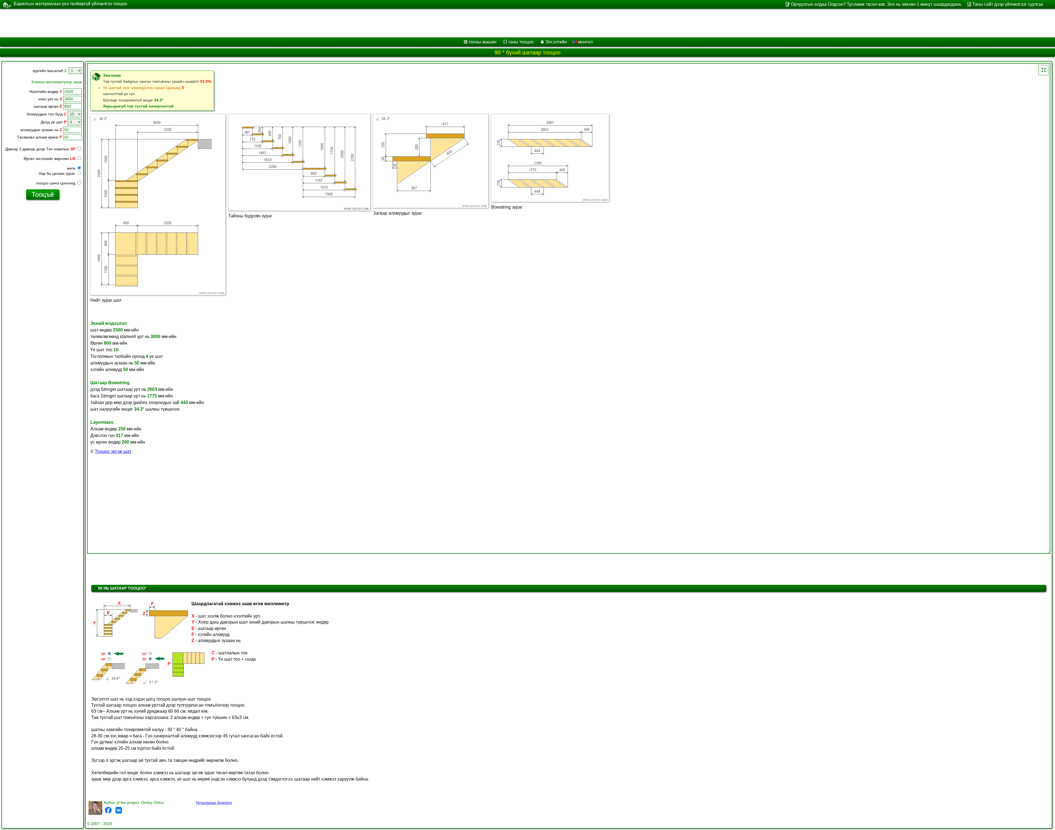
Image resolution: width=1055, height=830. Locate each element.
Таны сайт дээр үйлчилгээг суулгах (1007, 4)
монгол (585, 42)
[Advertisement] (167, 23)
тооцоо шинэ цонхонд (56, 183)
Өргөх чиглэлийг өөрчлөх (49, 158)
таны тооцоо (521, 42)
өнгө (71, 168)
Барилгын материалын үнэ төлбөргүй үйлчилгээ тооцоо (70, 3)
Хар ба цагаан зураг (57, 173)
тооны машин (482, 42)
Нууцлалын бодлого (214, 802)
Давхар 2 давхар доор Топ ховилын (40, 149)
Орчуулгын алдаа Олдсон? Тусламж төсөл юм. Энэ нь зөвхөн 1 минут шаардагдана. (876, 4)
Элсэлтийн (556, 42)
